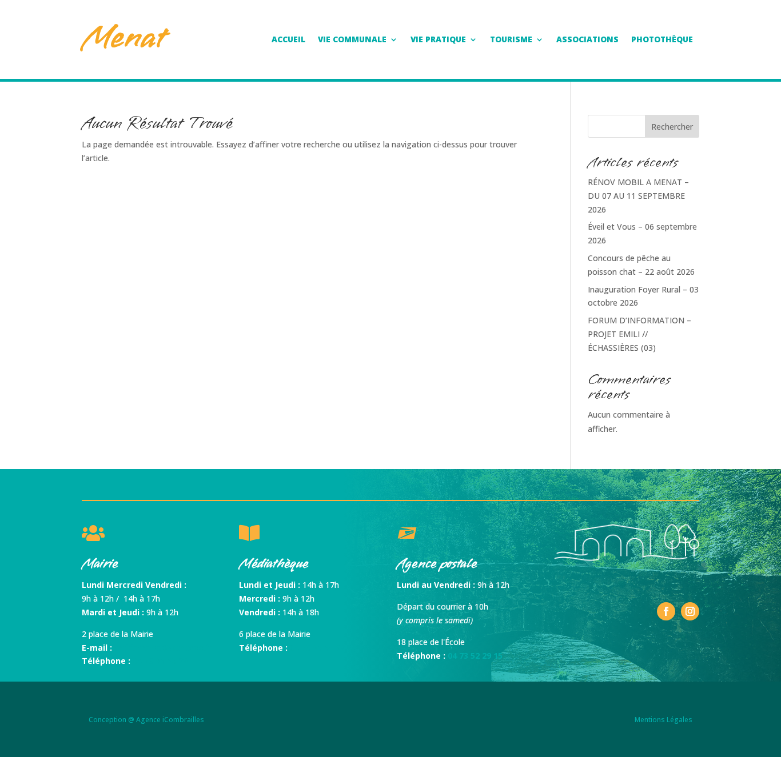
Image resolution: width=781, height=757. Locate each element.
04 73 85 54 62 (317, 647)
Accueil (288, 40)
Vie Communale (352, 40)
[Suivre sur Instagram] (690, 611)
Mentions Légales (663, 719)
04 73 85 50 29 (160, 660)
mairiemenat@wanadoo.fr (163, 647)
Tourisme (511, 40)
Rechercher (672, 126)
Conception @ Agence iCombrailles (146, 719)
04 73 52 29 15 (475, 655)
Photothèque (662, 40)
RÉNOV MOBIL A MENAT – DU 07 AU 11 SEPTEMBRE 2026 (638, 196)
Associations (587, 40)
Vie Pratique (438, 40)
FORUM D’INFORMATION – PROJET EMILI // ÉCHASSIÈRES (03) (639, 334)
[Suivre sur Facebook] (666, 611)
